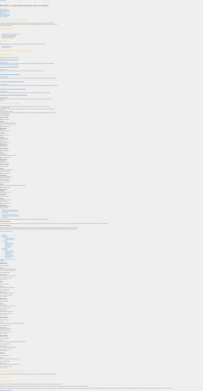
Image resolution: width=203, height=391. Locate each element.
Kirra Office (7, 253)
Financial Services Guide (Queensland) (9, 209)
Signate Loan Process (9, 239)
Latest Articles (5, 248)
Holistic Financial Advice (10, 238)
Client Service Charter (9, 243)
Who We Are (4, 240)
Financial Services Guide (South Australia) (10, 211)
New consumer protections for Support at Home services (12, 81)
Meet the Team (8, 244)
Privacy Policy (5, 212)
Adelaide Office (8, 257)
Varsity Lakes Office (9, 250)
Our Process (7, 247)
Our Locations (5, 249)
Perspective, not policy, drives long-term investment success (12, 89)
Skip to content (3, 0)
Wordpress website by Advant (6, 231)
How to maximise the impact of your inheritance (10, 74)
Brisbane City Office (9, 254)
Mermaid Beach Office (9, 252)
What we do (4, 237)
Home (3, 234)
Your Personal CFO (9, 245)
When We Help (5, 235)
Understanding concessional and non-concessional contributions (13, 95)
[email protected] (6, 126)
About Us (7, 242)
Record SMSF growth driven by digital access (9, 59)
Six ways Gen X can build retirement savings (9, 67)
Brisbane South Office (9, 256)
